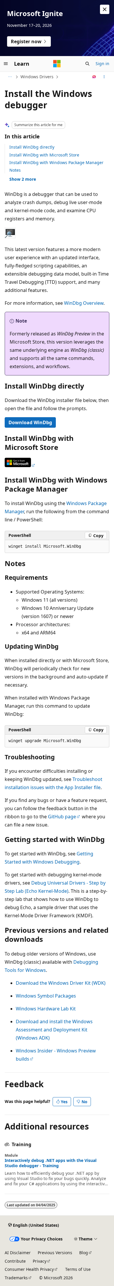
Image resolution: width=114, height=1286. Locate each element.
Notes (15, 170)
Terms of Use (78, 1269)
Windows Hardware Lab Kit (46, 1008)
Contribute (15, 1261)
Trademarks (16, 1277)
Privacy (39, 1261)
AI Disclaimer (18, 1252)
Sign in (102, 63)
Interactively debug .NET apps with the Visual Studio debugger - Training (50, 1163)
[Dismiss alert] (104, 9)
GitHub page (62, 816)
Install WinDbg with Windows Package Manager (56, 162)
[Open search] (87, 63)
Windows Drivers (36, 76)
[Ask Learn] (94, 76)
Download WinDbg (30, 422)
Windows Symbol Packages (46, 996)
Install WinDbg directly (31, 147)
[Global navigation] (6, 63)
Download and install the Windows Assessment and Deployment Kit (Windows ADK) (54, 1029)
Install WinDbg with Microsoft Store (44, 155)
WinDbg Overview (83, 303)
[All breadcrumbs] (10, 76)
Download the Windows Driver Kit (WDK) (61, 983)
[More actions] (104, 76)
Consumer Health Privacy (29, 1269)
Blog (83, 1252)
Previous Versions (55, 1252)
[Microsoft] (57, 63)
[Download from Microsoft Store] (20, 465)
